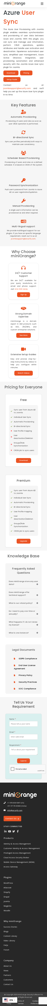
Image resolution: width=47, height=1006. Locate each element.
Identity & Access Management (17, 844)
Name (12, 719)
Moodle (7, 910)
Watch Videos (23, 373)
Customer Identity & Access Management (22, 848)
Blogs (6, 931)
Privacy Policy (25, 675)
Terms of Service (20, 1002)
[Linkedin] (5, 831)
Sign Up (23, 294)
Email (12, 732)
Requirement (15, 745)
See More (23, 335)
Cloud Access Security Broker (16, 857)
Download (11, 73)
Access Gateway (11, 867)
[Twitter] (14, 831)
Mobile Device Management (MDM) (19, 862)
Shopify (7, 892)
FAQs (6, 945)
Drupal (6, 897)
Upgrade (23, 541)
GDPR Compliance (28, 658)
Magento (7, 906)
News (6, 970)
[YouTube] (9, 831)
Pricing (26, 73)
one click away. (21, 289)
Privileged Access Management (17, 853)
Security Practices (28, 682)
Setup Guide (12, 79)
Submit (23, 761)
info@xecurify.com (14, 810)
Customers (8, 980)
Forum (6, 950)
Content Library (10, 936)
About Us (8, 966)
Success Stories (10, 927)
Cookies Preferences (35, 1002)
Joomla (7, 901)
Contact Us (11, 818)
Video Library (9, 940)
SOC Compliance (27, 688)
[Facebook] (18, 831)
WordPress (8, 883)
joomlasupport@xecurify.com (17, 88)
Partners (7, 975)
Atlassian (7, 887)
